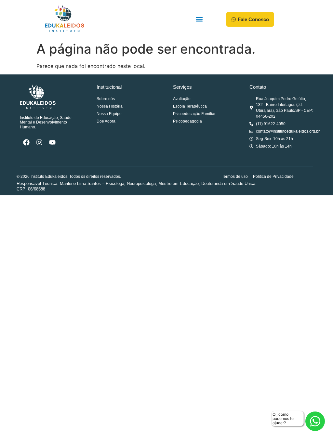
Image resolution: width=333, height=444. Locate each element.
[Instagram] (39, 142)
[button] (199, 19)
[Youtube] (52, 142)
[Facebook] (26, 142)
